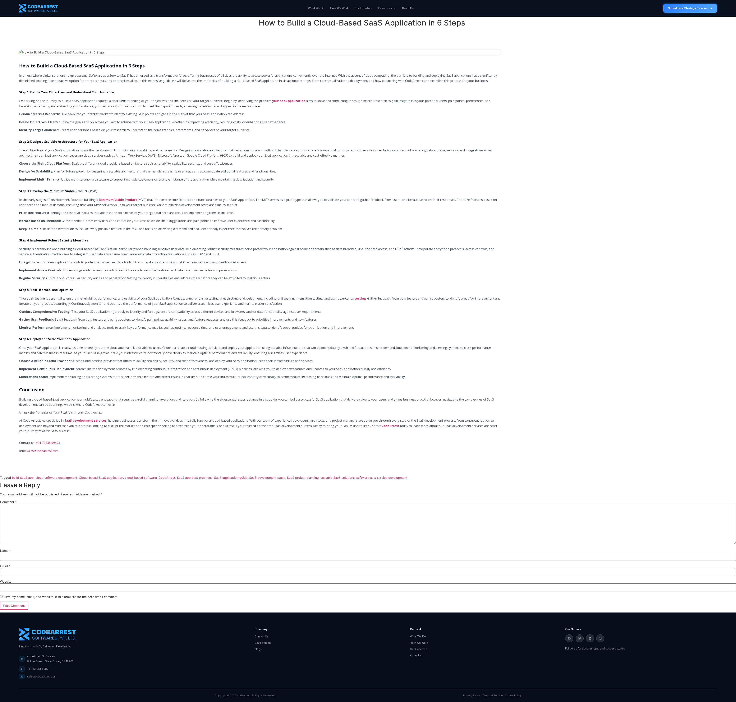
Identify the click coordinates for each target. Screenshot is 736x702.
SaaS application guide (230, 477)
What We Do (316, 8)
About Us (408, 8)
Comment (8, 501)
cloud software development (56, 477)
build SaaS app (23, 477)
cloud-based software (141, 477)
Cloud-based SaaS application (101, 477)
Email (5, 566)
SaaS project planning (303, 477)
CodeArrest (167, 477)
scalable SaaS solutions (337, 477)
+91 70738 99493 (48, 443)
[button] (387, 8)
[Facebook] (569, 638)
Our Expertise (363, 8)
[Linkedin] (590, 638)
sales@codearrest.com (42, 451)
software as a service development (381, 477)
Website (6, 581)
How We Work (339, 8)
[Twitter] (580, 638)
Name (5, 550)
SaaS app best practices (194, 477)
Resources (385, 8)
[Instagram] (600, 638)
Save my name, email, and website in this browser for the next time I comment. (60, 596)
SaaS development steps (267, 477)
